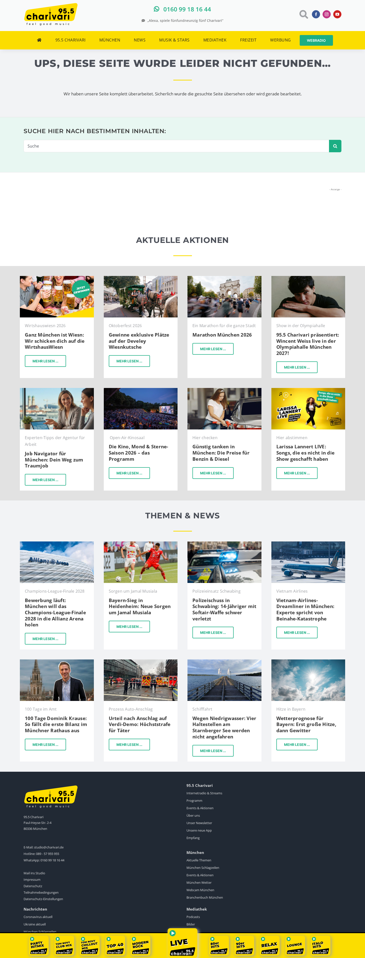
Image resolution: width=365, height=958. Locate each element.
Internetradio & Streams (204, 793)
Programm (194, 800)
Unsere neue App (199, 830)
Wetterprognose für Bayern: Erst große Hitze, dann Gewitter (306, 724)
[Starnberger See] (224, 661)
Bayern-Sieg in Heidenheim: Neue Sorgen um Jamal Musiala (140, 606)
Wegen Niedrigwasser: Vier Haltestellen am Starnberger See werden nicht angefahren (224, 727)
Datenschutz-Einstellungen (43, 899)
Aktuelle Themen (198, 860)
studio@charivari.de (49, 847)
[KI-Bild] (57, 390)
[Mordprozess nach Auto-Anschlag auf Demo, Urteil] (141, 661)
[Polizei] (224, 543)
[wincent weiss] (308, 278)
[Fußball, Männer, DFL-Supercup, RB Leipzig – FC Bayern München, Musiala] (141, 543)
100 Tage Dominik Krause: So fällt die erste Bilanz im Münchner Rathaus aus (56, 724)
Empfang (193, 838)
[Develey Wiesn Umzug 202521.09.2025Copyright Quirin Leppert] (141, 278)
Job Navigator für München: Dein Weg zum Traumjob (54, 459)
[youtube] (337, 14)
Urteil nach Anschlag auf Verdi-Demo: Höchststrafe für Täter (140, 724)
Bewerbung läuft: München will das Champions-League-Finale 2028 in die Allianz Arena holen (55, 612)
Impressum (32, 879)
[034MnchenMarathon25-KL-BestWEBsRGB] (224, 278)
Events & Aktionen (200, 808)
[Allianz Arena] (57, 543)
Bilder (190, 924)
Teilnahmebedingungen (41, 892)
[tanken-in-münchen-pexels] (224, 390)
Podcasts (193, 917)
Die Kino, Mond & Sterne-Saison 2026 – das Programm (138, 452)
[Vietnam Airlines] (308, 543)
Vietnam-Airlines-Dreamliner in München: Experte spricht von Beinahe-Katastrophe (305, 609)
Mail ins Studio (34, 873)
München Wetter (199, 882)
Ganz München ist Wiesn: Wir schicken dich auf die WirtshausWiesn (54, 341)
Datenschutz (33, 886)
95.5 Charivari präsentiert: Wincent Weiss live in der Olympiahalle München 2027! (307, 344)
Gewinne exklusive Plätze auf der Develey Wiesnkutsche (139, 341)
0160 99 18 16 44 (52, 860)
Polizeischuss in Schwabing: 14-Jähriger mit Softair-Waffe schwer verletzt (224, 609)
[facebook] (316, 14)
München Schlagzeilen (202, 867)
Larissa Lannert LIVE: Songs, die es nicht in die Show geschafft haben (305, 452)
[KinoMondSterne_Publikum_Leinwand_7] (141, 390)
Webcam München (200, 890)
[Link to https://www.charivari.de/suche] (303, 14)
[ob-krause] (57, 661)
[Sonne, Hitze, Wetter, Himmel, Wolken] (308, 661)
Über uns (193, 815)
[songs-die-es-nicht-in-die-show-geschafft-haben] (308, 390)
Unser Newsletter (199, 823)
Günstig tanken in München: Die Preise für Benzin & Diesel (221, 452)
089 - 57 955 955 (47, 853)
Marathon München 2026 (222, 335)
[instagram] (327, 14)
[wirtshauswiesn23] (57, 278)
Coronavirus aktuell (38, 917)
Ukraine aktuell (35, 924)
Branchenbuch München (204, 897)
